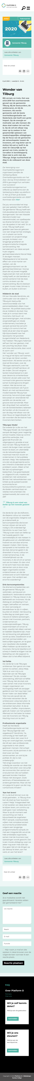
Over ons (8, 996)
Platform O (18, 1076)
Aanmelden (12, 1019)
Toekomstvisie (25, 19)
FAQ (7, 985)
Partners (8, 994)
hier (18, 200)
